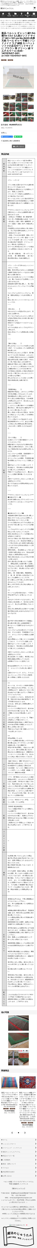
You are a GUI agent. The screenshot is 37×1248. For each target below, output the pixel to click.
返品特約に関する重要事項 (11, 141)
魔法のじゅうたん (7, 8)
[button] (9, 14)
